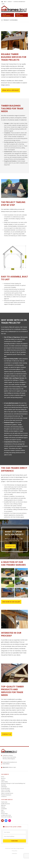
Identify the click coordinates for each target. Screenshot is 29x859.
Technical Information (19, 1)
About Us (3, 778)
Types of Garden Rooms (7, 793)
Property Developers (6, 795)
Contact (10, 1)
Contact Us (3, 796)
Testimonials (4, 802)
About (5, 1)
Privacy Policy (4, 813)
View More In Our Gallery (11, 602)
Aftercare (3, 805)
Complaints (4, 808)
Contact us (10, 546)
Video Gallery (4, 781)
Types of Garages (5, 790)
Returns (3, 812)
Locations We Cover (6, 815)
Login (3, 3)
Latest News (4, 786)
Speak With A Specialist (10, 90)
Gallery (3, 780)
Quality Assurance (5, 803)
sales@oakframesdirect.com (10, 762)
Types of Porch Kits (5, 791)
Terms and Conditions (6, 817)
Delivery (3, 807)
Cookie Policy (14, 853)
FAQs (2, 810)
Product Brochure (5, 788)
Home (2, 2)
